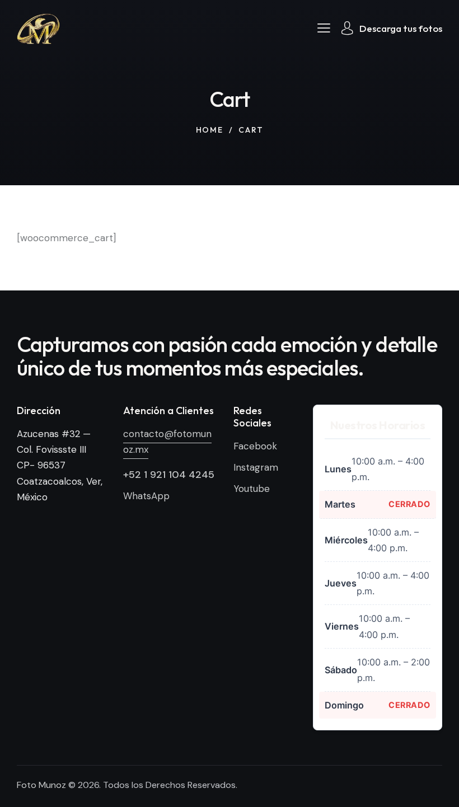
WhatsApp (146, 496)
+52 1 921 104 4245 (168, 474)
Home (209, 130)
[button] (323, 27)
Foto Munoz (41, 785)
